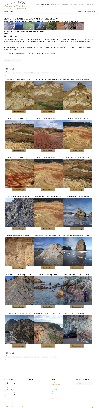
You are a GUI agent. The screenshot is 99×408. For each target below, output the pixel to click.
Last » (55, 73)
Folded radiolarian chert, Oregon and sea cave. (79, 314)
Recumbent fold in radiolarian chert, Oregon (78, 275)
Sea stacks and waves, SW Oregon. (77, 197)
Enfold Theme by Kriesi (20, 406)
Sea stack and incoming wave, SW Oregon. (77, 236)
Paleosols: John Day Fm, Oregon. (18, 118)
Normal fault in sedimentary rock (18, 79)
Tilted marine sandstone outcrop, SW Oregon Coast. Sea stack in (55, 236)
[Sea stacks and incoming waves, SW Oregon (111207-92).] (77, 213)
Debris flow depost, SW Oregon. (18, 197)
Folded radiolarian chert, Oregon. (18, 236)
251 (25, 73)
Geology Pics (12, 406)
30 (20, 73)
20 (17, 73)
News (53, 391)
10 (14, 73)
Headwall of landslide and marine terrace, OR (49, 314)
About (53, 393)
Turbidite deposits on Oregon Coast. (18, 275)
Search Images (55, 398)
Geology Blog (55, 389)
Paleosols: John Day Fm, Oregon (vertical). (77, 157)
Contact (54, 396)
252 (29, 73)
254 (35, 73)
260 (43, 73)
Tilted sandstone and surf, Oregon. (18, 314)
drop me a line (18, 31)
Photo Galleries (55, 387)
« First (5, 73)
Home (53, 382)
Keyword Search (8, 11)
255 (38, 73)
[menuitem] (37, 4)
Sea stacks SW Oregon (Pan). (48, 275)
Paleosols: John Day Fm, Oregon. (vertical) (48, 197)
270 (46, 73)
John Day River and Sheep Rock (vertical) (48, 79)
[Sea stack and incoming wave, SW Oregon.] (77, 252)
